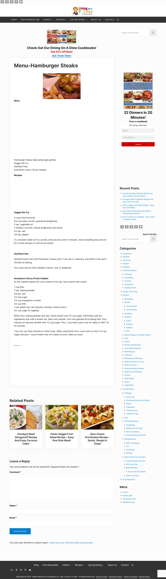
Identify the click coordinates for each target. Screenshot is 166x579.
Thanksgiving (131, 410)
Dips (126, 338)
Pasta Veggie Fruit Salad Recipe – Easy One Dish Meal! (62, 437)
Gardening (130, 450)
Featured (126, 267)
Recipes (126, 295)
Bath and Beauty (133, 443)
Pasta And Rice (130, 365)
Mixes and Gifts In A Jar (134, 362)
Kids (126, 418)
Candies (129, 324)
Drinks (127, 341)
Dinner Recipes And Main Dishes (137, 335)
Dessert (126, 264)
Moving (129, 453)
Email (13, 517)
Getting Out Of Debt (134, 428)
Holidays (127, 393)
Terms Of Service (130, 577)
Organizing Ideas (129, 270)
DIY (127, 446)
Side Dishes (129, 378)
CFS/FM (126, 257)
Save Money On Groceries (135, 457)
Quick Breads (131, 306)
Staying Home (130, 288)
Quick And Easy (132, 475)
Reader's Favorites (130, 291)
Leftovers (128, 355)
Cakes (128, 321)
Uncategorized (129, 479)
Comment (15, 472)
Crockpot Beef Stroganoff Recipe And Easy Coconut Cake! (26, 438)
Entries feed (127, 495)
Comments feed (129, 499)
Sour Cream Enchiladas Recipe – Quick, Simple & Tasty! (97, 438)
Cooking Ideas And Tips (135, 461)
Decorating (128, 277)
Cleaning (127, 274)
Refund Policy (144, 577)
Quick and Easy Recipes (134, 368)
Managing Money (131, 421)
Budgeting (130, 425)
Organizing (128, 284)
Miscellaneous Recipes (133, 358)
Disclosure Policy (115, 577)
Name (13, 505)
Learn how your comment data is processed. (71, 542)
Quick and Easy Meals (137, 472)
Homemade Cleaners (132, 348)
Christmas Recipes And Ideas (138, 400)
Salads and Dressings (133, 372)
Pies (128, 331)
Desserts (127, 317)
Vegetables (129, 385)
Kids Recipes (129, 351)
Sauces (127, 375)
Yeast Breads (131, 310)
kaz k (21, 345)
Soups (127, 382)
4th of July (130, 397)
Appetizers (127, 253)
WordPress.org (129, 502)
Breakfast (128, 313)
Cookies (129, 327)
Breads (127, 302)
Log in (125, 492)
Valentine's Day (132, 414)
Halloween (130, 407)
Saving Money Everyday (136, 435)
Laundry (127, 281)
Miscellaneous (130, 439)
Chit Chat (126, 260)
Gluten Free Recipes (132, 345)
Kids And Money (132, 432)
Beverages (128, 299)
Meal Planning (131, 468)
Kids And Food (132, 464)
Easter (128, 404)
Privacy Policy (101, 577)
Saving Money (128, 389)
